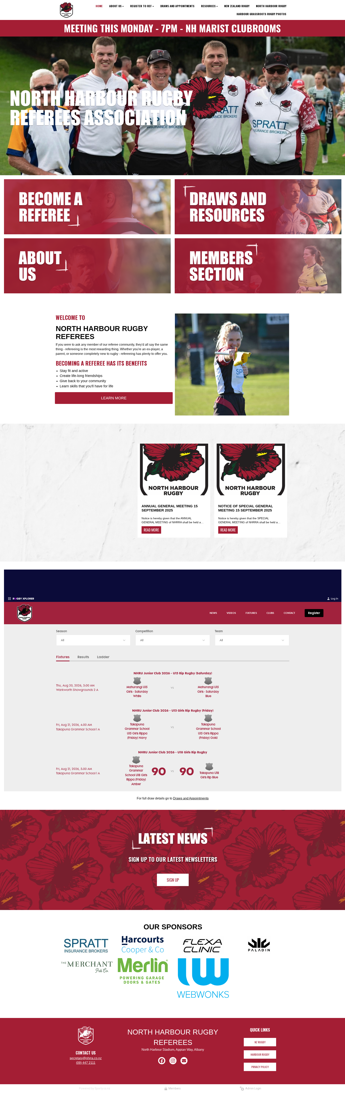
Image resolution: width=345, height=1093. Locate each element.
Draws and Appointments (191, 798)
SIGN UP (173, 880)
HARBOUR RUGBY (260, 1054)
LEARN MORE (114, 398)
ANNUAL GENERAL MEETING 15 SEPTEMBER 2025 (170, 508)
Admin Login (252, 1088)
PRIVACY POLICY (260, 1067)
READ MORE (151, 529)
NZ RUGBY (260, 1042)
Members (174, 1088)
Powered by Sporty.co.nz (94, 1088)
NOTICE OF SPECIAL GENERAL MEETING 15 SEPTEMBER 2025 (245, 508)
